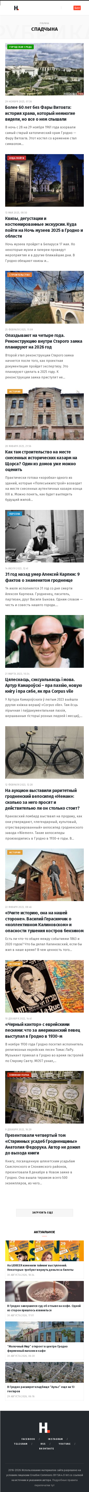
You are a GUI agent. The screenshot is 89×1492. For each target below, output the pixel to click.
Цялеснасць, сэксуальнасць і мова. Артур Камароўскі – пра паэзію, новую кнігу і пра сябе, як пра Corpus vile (43, 685)
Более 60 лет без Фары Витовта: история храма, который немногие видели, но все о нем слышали (40, 113)
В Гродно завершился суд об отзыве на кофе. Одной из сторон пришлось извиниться (44, 1308)
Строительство (19, 275)
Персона (14, 514)
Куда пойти (16, 158)
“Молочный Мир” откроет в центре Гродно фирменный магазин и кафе (37, 1349)
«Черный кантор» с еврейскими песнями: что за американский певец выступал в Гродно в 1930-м (42, 1030)
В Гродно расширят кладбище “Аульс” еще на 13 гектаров (41, 1389)
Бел (77, 8)
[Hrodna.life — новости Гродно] (16, 8)
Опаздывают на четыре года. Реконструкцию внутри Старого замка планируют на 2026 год (43, 341)
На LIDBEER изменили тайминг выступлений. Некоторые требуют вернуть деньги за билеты (40, 1268)
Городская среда (20, 47)
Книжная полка (19, 1075)
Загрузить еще (43, 1212)
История (14, 391)
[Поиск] (64, 7)
